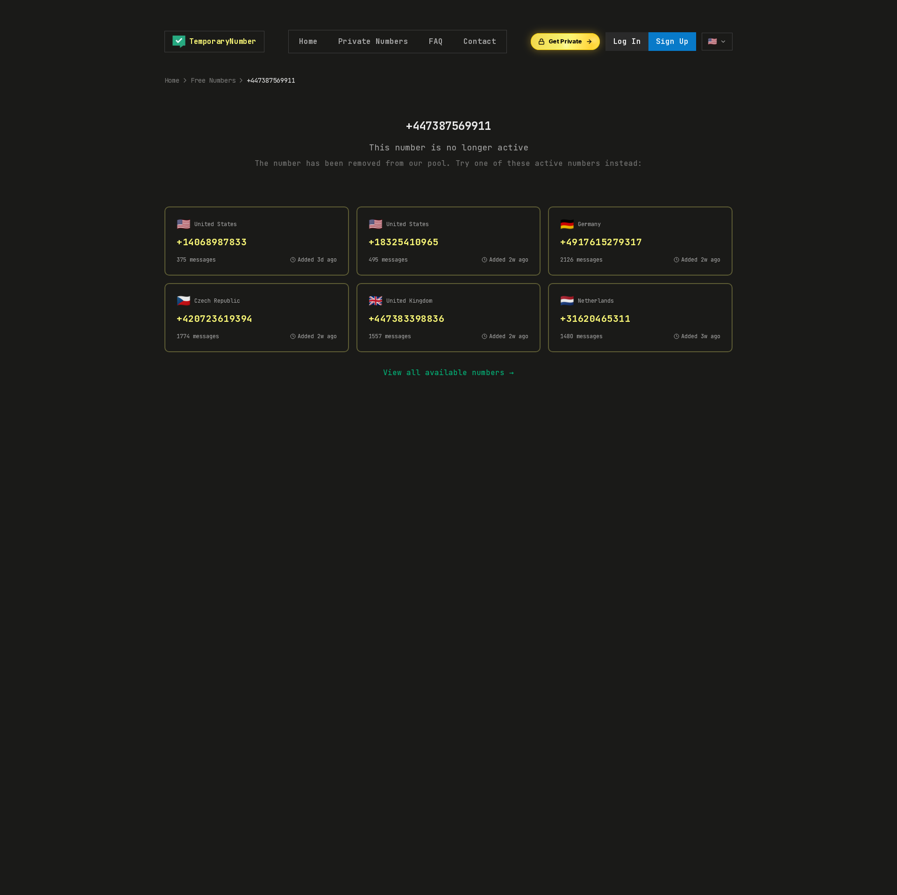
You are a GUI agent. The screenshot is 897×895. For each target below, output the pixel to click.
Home (308, 41)
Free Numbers (213, 80)
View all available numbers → (448, 372)
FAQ (436, 41)
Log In (627, 41)
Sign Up (672, 41)
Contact (479, 41)
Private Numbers (373, 41)
